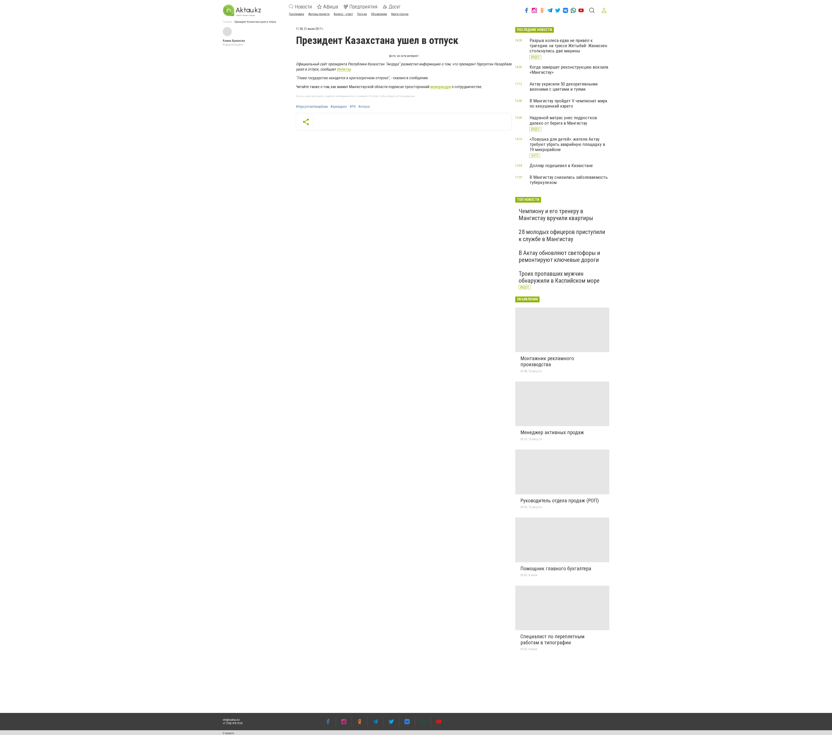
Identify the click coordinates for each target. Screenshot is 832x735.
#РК (353, 107)
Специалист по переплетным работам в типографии (552, 639)
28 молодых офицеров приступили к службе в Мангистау (562, 235)
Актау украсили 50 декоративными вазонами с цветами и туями (564, 86)
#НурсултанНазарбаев (312, 107)
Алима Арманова (234, 41)
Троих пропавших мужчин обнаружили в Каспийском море (559, 277)
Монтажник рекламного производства (547, 361)
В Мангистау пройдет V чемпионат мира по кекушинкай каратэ (568, 103)
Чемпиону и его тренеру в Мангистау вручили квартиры (556, 215)
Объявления (379, 14)
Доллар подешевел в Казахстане (561, 165)
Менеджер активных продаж (552, 432)
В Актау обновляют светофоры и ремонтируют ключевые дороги (559, 256)
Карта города (399, 14)
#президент (338, 107)
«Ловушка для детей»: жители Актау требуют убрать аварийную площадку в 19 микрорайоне (567, 144)
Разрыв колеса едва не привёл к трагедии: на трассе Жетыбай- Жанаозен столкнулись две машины (568, 45)
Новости (303, 7)
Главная (227, 21)
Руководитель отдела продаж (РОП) (559, 501)
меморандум (440, 86)
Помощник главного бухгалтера (555, 569)
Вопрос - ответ (343, 14)
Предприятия (363, 7)
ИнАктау (344, 69)
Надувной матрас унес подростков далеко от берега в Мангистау (563, 120)
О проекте (228, 733)
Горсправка (296, 14)
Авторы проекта (319, 14)
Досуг (395, 7)
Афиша (330, 7)
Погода (362, 14)
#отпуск (364, 107)
